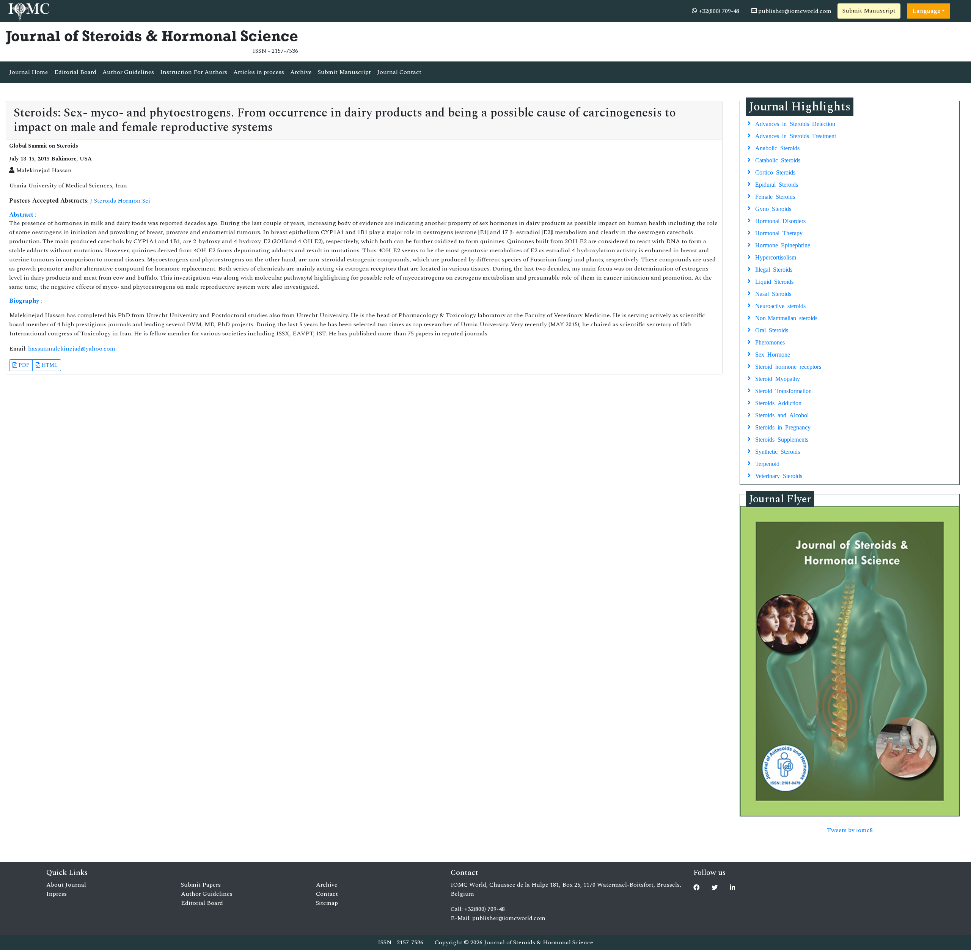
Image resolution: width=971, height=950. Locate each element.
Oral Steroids (771, 330)
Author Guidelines (128, 72)
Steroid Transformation (783, 390)
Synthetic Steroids (777, 451)
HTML (49, 365)
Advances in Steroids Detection (795, 123)
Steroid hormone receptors (788, 366)
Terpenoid (767, 463)
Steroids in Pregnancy (783, 427)
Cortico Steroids (775, 172)
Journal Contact (399, 72)
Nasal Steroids (773, 293)
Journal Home (28, 72)
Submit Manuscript (869, 10)
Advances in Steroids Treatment (795, 135)
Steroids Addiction (778, 403)
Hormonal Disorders (780, 220)
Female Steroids (775, 196)
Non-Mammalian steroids (786, 318)
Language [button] (926, 11)
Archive (301, 72)
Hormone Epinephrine (782, 245)
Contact (327, 893)
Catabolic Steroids (777, 160)
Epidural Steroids (776, 184)
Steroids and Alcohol (782, 415)
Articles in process (258, 72)
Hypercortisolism (775, 257)
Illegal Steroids (773, 269)
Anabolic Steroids (777, 148)
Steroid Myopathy (777, 378)
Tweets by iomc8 (850, 830)
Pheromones (770, 342)
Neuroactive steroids (780, 305)
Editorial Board (75, 72)
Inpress (56, 893)
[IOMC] (28, 10)
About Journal (66, 884)
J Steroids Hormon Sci (120, 200)
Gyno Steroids (773, 208)
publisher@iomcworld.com (794, 11)
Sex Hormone (772, 354)
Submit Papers (201, 884)
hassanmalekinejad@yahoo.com (71, 348)
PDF (23, 365)
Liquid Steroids (774, 281)
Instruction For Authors (193, 72)
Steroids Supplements (781, 439)
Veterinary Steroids (778, 475)
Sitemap (327, 903)
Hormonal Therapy (779, 233)
